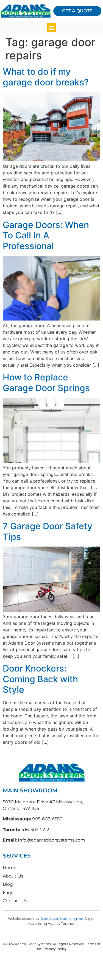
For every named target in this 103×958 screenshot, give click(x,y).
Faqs (8, 892)
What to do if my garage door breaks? (46, 76)
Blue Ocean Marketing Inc (61, 919)
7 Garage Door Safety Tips (47, 531)
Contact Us (15, 900)
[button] (51, 27)
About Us (13, 876)
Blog (8, 884)
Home (9, 867)
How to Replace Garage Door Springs (46, 382)
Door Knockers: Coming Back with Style (40, 679)
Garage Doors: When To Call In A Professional (46, 235)
